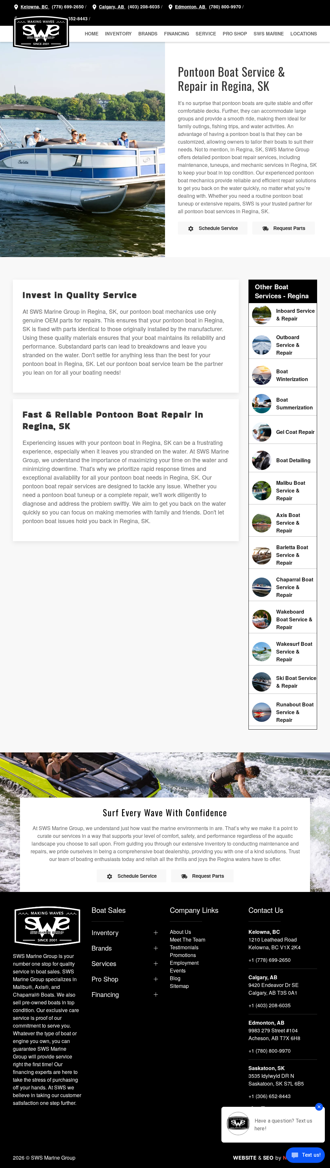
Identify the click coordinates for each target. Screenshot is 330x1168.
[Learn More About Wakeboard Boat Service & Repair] (283, 619)
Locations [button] (303, 33)
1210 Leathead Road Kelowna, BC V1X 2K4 (274, 943)
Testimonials (184, 947)
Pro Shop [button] (235, 33)
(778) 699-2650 (68, 7)
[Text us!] (305, 1156)
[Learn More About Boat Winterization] (283, 375)
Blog (175, 978)
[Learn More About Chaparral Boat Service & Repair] (283, 587)
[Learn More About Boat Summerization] (283, 403)
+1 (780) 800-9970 (269, 1050)
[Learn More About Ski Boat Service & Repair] (283, 682)
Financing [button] (176, 33)
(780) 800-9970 (224, 7)
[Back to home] (41, 32)
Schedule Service (218, 228)
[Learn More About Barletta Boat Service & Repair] (283, 555)
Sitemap (179, 986)
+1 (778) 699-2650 (269, 959)
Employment (184, 962)
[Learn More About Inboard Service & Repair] (283, 314)
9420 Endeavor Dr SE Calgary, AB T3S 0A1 (273, 988)
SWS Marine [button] (269, 33)
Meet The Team (187, 939)
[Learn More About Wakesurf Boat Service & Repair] (283, 651)
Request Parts (289, 228)
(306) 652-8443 (71, 18)
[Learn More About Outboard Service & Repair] (283, 345)
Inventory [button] (118, 33)
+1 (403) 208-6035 (269, 1005)
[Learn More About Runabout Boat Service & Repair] (283, 712)
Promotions (183, 955)
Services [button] (104, 963)
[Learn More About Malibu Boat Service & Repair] (283, 490)
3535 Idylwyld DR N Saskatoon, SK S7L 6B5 (276, 1079)
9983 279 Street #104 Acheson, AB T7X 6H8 (274, 1034)
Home (92, 33)
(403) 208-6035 (143, 7)
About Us (180, 931)
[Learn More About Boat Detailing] (283, 460)
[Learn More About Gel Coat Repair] (283, 432)
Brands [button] (148, 33)
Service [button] (206, 33)
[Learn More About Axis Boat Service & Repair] (283, 522)
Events (178, 970)
